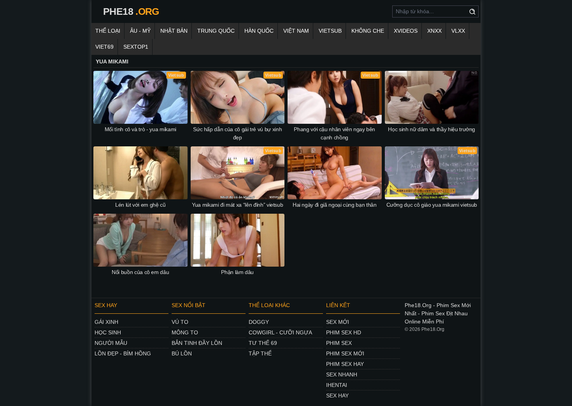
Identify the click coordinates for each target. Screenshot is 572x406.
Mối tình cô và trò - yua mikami (140, 129)
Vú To (180, 322)
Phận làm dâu (237, 272)
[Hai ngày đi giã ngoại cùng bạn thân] (335, 172)
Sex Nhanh (341, 374)
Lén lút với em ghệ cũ (140, 205)
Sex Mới (337, 322)
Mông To (185, 332)
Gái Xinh (106, 322)
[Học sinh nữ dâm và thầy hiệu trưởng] (432, 97)
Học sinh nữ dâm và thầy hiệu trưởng (431, 129)
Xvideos (406, 31)
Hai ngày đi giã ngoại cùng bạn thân (335, 205)
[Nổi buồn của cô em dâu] (140, 240)
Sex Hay (337, 395)
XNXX (434, 31)
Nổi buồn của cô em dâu (140, 272)
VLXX (458, 31)
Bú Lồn (182, 353)
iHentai (336, 385)
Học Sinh (108, 332)
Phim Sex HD (343, 332)
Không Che (367, 31)
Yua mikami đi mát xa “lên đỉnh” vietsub (237, 205)
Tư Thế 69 (263, 343)
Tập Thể (260, 353)
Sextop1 (135, 47)
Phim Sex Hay (345, 364)
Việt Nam (296, 31)
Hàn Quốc (259, 31)
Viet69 (104, 47)
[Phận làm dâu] (238, 240)
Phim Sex (339, 343)
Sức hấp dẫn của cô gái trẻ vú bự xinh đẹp (237, 133)
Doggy (259, 322)
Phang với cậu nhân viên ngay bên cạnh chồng (334, 133)
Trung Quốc (216, 31)
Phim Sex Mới (345, 353)
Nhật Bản (174, 31)
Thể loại (107, 31)
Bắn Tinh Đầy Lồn (197, 343)
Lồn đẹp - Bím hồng (123, 353)
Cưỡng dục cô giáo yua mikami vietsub (431, 205)
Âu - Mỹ (140, 31)
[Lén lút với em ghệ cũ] (140, 172)
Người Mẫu (111, 343)
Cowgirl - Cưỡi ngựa (280, 332)
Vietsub (330, 31)
